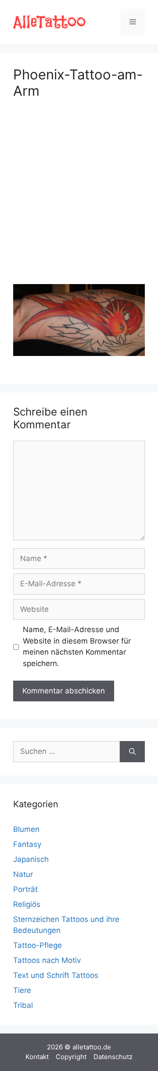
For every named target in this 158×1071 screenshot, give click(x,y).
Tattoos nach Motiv (47, 960)
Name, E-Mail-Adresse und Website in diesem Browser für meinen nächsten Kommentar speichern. (77, 646)
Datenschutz (113, 1056)
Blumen (26, 829)
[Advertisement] (79, 189)
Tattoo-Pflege (37, 945)
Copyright (71, 1056)
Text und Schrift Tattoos (55, 975)
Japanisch (31, 859)
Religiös (26, 904)
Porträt (25, 889)
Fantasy (27, 844)
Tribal (23, 1005)
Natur (23, 874)
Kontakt (37, 1056)
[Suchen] (132, 751)
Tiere (22, 990)
